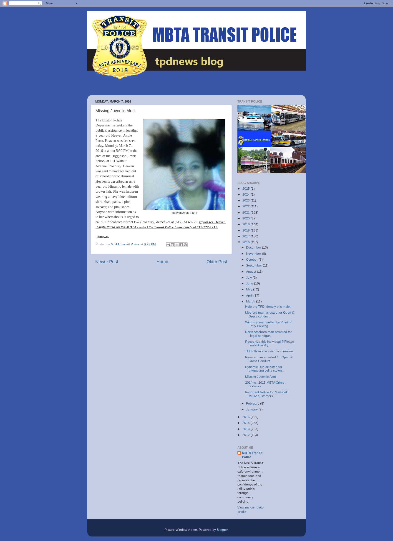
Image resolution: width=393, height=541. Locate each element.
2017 (246, 236)
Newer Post (106, 261)
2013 (246, 429)
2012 (246, 435)
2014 (246, 423)
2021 (246, 212)
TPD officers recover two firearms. (269, 351)
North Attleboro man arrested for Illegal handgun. (268, 333)
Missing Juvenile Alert (260, 376)
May (249, 289)
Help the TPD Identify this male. (268, 306)
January (252, 409)
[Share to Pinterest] (185, 244)
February (253, 403)
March (251, 301)
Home (162, 261)
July (249, 277)
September (254, 265)
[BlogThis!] (172, 244)
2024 (246, 194)
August (251, 271)
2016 (246, 242)
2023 (246, 200)
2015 (246, 417)
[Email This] (168, 244)
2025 (246, 188)
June (250, 283)
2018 (246, 230)
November (254, 253)
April (249, 295)
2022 (246, 206)
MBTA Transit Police (252, 455)
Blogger (222, 529)
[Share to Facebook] (181, 244)
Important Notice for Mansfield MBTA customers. (267, 394)
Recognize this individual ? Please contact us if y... (269, 343)
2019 (246, 224)
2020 (246, 218)
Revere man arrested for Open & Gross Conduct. (268, 359)
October (252, 259)
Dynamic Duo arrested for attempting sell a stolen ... (265, 368)
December (254, 247)
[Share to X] (176, 244)
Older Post (217, 261)
